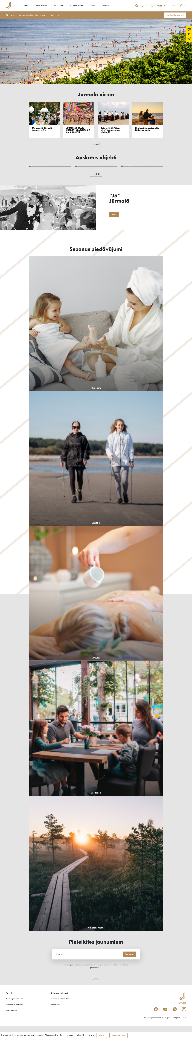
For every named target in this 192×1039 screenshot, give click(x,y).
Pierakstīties (129, 954)
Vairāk (114, 215)
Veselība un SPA (76, 6)
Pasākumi (106, 6)
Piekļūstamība (11, 1011)
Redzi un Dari (41, 6)
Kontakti (9, 993)
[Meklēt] (137, 6)
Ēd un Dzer (58, 6)
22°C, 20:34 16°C (156, 5)
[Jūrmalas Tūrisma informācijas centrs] (12, 6)
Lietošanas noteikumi (59, 993)
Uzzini (26, 6)
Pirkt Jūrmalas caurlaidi (175, 15)
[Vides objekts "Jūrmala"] (96, 166)
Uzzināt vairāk (88, 1035)
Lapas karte (55, 1005)
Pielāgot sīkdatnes (118, 1035)
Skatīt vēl (96, 144)
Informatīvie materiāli (14, 1005)
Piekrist (101, 1035)
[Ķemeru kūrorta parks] (142, 166)
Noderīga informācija (14, 999)
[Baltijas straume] (50, 166)
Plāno (93, 6)
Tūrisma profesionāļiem (60, 999)
